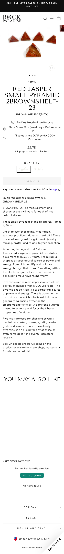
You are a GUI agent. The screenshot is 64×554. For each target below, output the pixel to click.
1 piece (23, 169)
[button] (52, 542)
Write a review (32, 475)
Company (31, 507)
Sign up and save (31, 528)
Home (31, 81)
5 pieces (39, 169)
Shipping (19, 151)
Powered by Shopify (32, 547)
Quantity (32, 163)
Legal (31, 517)
